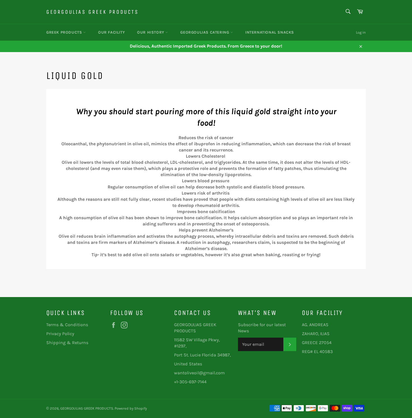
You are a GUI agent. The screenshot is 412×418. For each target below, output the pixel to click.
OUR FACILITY (111, 32)
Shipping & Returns (67, 342)
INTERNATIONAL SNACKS (269, 32)
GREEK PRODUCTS (64, 32)
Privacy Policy (60, 333)
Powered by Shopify (131, 408)
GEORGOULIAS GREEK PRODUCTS (92, 12)
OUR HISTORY (151, 32)
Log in (361, 32)
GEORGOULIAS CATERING (205, 32)
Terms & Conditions (67, 324)
